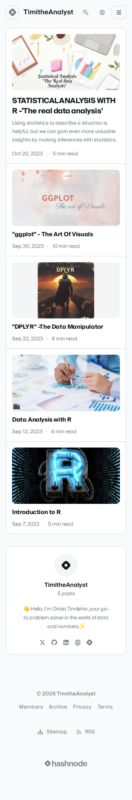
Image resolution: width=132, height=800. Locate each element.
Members (31, 707)
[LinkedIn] (66, 642)
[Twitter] (42, 642)
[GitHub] (54, 642)
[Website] (77, 642)
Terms (105, 707)
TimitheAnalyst (48, 12)
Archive (58, 707)
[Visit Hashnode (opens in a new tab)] (66, 763)
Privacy (82, 707)
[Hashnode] (89, 642)
